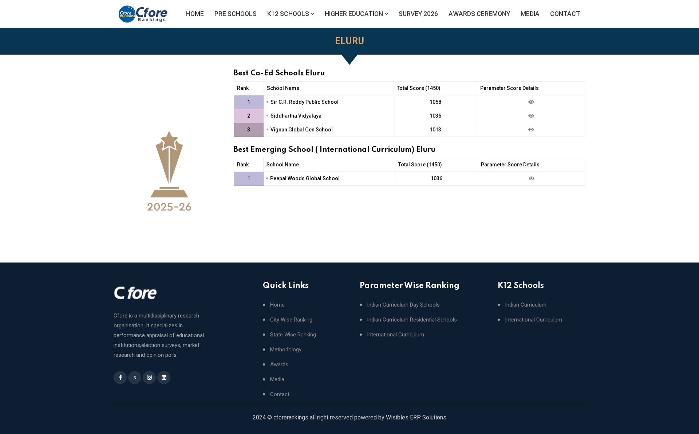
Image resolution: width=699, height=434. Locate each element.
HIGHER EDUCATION (354, 13)
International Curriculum (395, 335)
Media (277, 379)
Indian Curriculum (525, 305)
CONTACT (565, 13)
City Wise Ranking (291, 320)
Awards (279, 364)
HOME (195, 13)
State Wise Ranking (293, 335)
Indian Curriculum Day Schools (403, 305)
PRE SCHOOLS (235, 13)
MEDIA (530, 13)
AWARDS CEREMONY (479, 13)
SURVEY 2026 (418, 13)
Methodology (285, 349)
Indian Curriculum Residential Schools (412, 320)
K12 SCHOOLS (288, 13)
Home (277, 305)
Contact (279, 394)
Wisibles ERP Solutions (416, 417)
